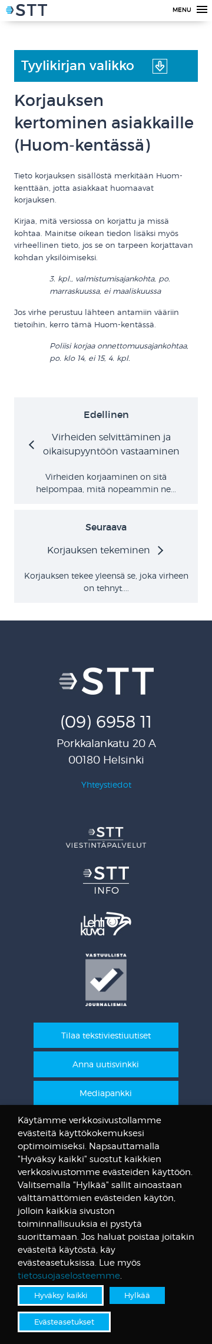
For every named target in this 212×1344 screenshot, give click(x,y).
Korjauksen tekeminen (98, 550)
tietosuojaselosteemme (69, 1275)
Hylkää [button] (137, 1295)
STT (26, 11)
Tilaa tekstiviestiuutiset (106, 1035)
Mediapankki (106, 1093)
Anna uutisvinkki (105, 1064)
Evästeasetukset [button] (64, 1321)
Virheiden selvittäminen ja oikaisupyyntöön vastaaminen (111, 444)
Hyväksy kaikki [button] (60, 1295)
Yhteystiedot (106, 784)
